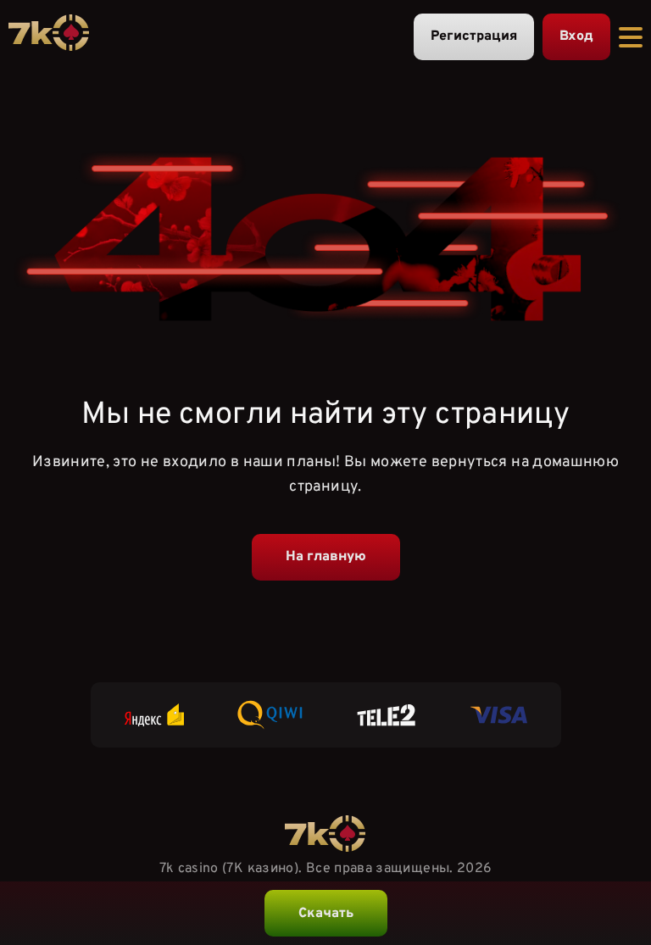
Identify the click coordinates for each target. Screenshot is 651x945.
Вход (576, 36)
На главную (326, 556)
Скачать (325, 913)
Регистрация (474, 36)
